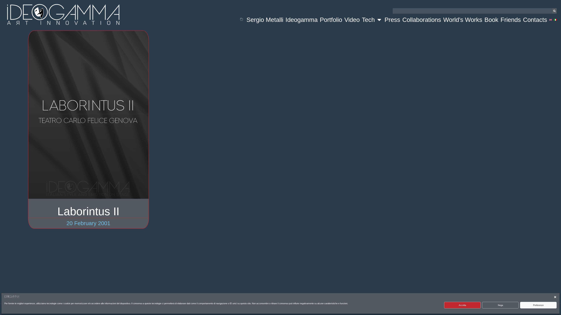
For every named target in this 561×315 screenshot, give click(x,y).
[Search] (554, 11)
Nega (500, 305)
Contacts (535, 20)
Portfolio (331, 20)
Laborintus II (88, 211)
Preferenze (538, 305)
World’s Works (462, 20)
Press (392, 20)
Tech (368, 20)
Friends (511, 20)
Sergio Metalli (264, 20)
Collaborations (421, 20)
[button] (555, 297)
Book (491, 20)
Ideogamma (301, 20)
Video (352, 20)
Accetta (462, 305)
